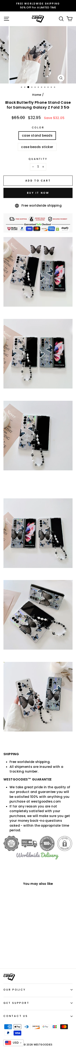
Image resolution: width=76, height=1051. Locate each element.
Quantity (38, 159)
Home (36, 95)
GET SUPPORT (16, 1003)
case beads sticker (37, 147)
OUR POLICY (14, 989)
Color (38, 127)
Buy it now (38, 193)
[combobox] (13, 1043)
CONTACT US (15, 1016)
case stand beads (37, 135)
